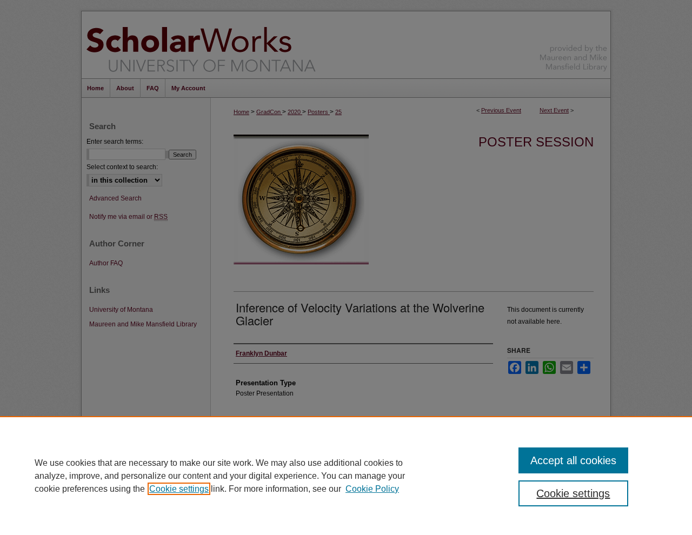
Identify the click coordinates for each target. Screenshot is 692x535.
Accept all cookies (573, 460)
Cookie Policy (372, 488)
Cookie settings (179, 488)
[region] (346, 475)
